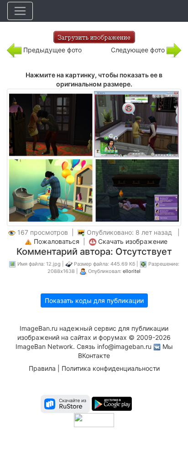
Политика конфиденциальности (111, 368)
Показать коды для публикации (94, 300)
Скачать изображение (132, 241)
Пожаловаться (56, 241)
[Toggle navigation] (20, 11)
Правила (42, 368)
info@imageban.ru (124, 346)
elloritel (132, 271)
